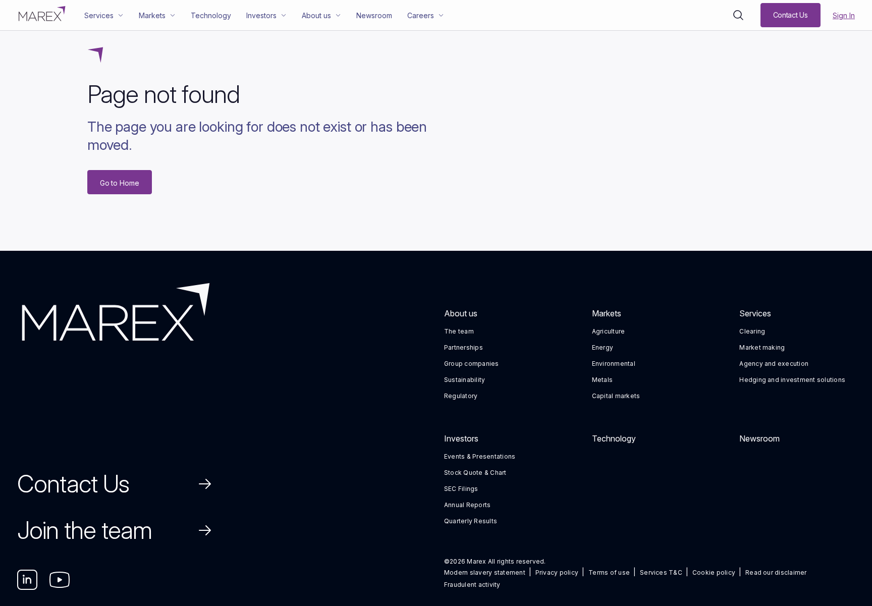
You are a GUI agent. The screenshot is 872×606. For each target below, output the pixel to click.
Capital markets (616, 396)
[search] (738, 15)
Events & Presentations (479, 456)
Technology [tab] (211, 15)
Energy (602, 347)
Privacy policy (556, 572)
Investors (461, 438)
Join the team (84, 530)
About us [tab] (316, 15)
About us (460, 313)
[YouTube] (59, 580)
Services (755, 313)
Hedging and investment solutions (792, 379)
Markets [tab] (152, 15)
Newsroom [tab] (374, 15)
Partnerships (463, 347)
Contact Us (73, 484)
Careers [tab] (420, 15)
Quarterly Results (470, 521)
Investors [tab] (261, 15)
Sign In (844, 15)
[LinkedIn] (27, 580)
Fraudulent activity (472, 584)
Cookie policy (713, 572)
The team (459, 331)
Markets (606, 313)
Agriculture (608, 331)
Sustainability (464, 379)
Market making (762, 347)
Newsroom (759, 438)
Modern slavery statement (484, 572)
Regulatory (460, 396)
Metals (602, 379)
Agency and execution (773, 363)
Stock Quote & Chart (475, 472)
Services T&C (661, 572)
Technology (614, 438)
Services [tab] (99, 15)
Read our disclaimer (776, 572)
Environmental (613, 363)
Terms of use (609, 572)
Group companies (471, 363)
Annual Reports (467, 505)
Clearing (752, 331)
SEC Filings (461, 488)
